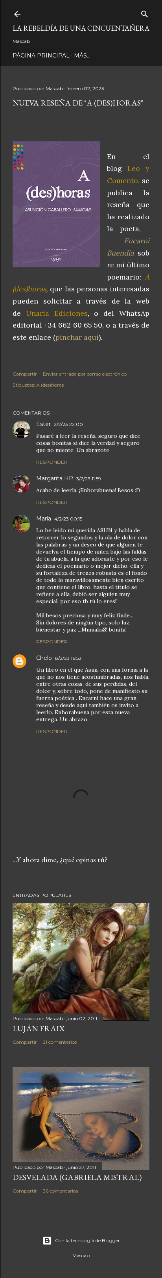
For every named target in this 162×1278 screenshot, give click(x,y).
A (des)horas (50, 385)
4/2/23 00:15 (68, 519)
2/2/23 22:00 (68, 424)
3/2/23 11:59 (88, 479)
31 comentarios (60, 1042)
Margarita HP (54, 478)
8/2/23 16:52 (68, 658)
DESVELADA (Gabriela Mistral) (77, 1177)
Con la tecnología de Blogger (87, 1240)
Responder (52, 462)
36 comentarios (60, 1191)
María (43, 518)
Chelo (44, 657)
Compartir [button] (25, 374)
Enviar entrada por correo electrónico (85, 374)
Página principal (41, 55)
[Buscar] (144, 12)
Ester (43, 424)
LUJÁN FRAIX (38, 1028)
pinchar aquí (77, 337)
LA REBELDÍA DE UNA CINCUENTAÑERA (81, 28)
